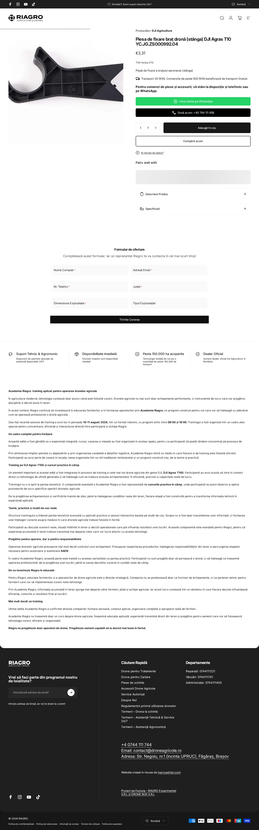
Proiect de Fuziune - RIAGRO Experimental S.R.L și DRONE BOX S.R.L (148, 792)
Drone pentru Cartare (135, 677)
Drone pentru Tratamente (138, 671)
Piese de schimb (132, 682)
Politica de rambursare (46, 823)
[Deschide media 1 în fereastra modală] (65, 86)
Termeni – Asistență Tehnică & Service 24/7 (147, 719)
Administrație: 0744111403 (204, 682)
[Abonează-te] (71, 692)
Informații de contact (69, 823)
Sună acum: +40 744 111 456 (196, 112)
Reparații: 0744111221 (200, 671)
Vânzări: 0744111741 (199, 677)
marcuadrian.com (169, 772)
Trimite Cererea (129, 319)
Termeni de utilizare (90, 823)
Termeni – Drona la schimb (139, 711)
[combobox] (241, 4)
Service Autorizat (133, 694)
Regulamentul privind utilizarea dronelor (148, 706)
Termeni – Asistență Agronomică (143, 727)
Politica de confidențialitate (21, 823)
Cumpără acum (193, 141)
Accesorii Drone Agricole (138, 688)
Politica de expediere (112, 823)
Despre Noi (129, 700)
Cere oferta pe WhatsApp (196, 101)
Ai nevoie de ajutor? (152, 152)
